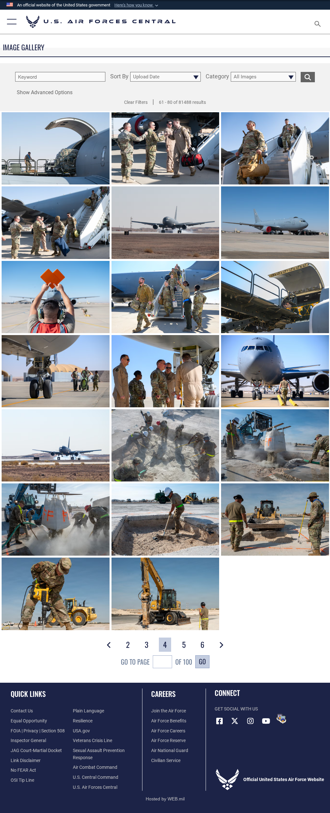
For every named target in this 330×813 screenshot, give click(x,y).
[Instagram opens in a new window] (250, 721)
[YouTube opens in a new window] (266, 721)
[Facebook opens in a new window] (219, 721)
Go (202, 661)
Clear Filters (136, 102)
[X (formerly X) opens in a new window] (235, 721)
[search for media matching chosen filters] (308, 76)
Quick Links (28, 694)
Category (217, 77)
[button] (137, 5)
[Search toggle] (319, 21)
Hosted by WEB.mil (165, 798)
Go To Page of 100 (156, 662)
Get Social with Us (236, 709)
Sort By (119, 77)
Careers (163, 694)
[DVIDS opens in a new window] (281, 719)
